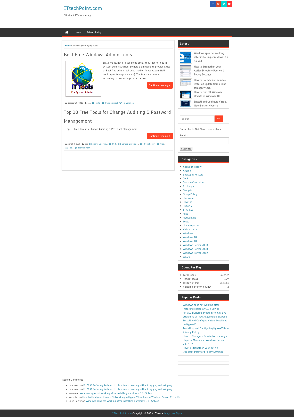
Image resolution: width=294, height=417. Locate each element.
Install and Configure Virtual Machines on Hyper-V (210, 103)
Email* (184, 135)
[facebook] (213, 4)
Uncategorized (111, 102)
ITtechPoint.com (83, 8)
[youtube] (229, 4)
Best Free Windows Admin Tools (98, 54)
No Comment (129, 102)
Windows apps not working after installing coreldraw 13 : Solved (211, 57)
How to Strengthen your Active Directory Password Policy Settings (209, 70)
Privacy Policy (191, 332)
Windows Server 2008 (195, 249)
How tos (187, 202)
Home (67, 45)
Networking (189, 218)
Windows (188, 233)
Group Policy (149, 143)
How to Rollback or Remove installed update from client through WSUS (210, 84)
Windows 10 (190, 237)
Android (187, 171)
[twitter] (224, 4)
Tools (97, 102)
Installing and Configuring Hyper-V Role (206, 328)
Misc (162, 143)
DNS (114, 143)
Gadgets (187, 190)
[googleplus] (218, 4)
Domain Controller (130, 143)
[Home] (67, 32)
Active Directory (100, 143)
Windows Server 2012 (195, 253)
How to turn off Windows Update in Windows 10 (208, 94)
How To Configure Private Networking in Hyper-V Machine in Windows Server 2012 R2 (205, 340)
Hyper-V (187, 206)
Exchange (188, 186)
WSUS (186, 257)
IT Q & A (188, 210)
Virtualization (190, 229)
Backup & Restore (193, 175)
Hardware (188, 198)
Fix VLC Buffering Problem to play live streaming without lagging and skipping (205, 315)
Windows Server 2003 (195, 245)
